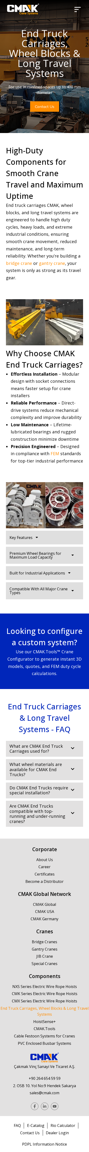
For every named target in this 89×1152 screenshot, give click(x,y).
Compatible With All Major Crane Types (38, 591)
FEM (55, 453)
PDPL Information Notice (44, 1144)
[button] (77, 9)
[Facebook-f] (34, 1106)
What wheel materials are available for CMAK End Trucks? (35, 769)
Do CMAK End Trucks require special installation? (38, 790)
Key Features (21, 537)
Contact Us (44, 106)
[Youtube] (54, 1106)
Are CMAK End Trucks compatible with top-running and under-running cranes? (37, 814)
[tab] (44, 537)
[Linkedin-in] (44, 1106)
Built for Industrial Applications (37, 573)
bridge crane (19, 263)
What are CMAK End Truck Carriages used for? (36, 749)
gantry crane (52, 263)
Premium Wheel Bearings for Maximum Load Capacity (35, 555)
